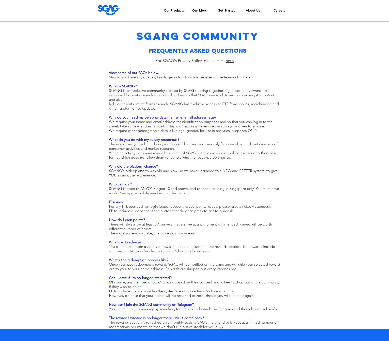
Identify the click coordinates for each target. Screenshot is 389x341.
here (230, 60)
